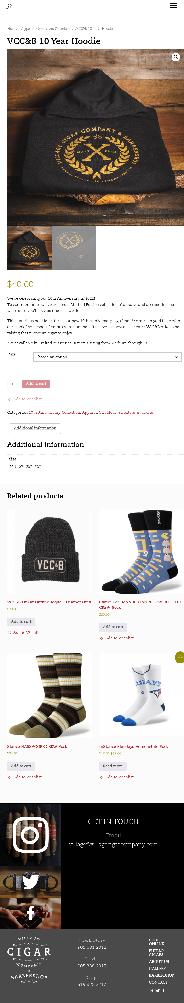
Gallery (157, 968)
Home (12, 29)
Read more (113, 766)
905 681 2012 (92, 947)
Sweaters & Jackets (54, 29)
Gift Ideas (107, 413)
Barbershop (161, 975)
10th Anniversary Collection (54, 413)
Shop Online (156, 942)
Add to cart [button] (21, 622)
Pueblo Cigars (156, 952)
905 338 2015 (92, 966)
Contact (158, 982)
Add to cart (36, 384)
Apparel (28, 29)
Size (12, 354)
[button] (176, 57)
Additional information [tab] (35, 428)
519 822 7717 (92, 984)
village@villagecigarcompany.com (113, 845)
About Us (159, 961)
